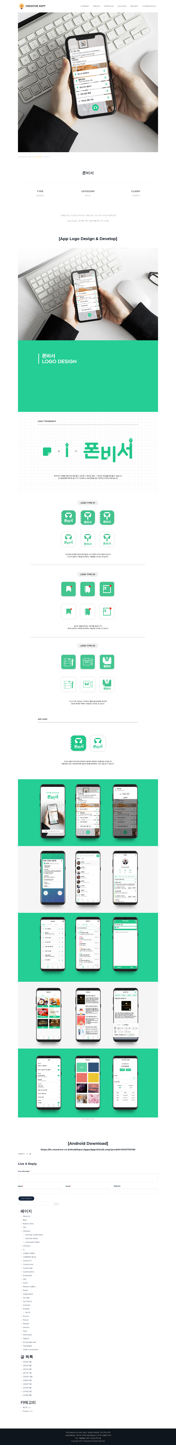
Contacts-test (28, 1264)
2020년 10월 (27, 1377)
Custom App (28, 1268)
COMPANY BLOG (149, 6)
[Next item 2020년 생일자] (123, 82)
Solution (122, 6)
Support (26, 1338)
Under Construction (30, 1349)
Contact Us (27, 1261)
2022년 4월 (27, 1365)
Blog (24, 1220)
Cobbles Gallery (29, 1253)
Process (26, 1316)
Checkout (26, 1231)
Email (68, 1186)
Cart (24, 1227)
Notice (25, 1290)
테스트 (28, 1312)
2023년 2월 (27, 1362)
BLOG (25, 1407)
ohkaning (38, 157)
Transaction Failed (32, 1242)
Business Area (28, 1223)
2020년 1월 (27, 1384)
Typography (27, 1346)
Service (96, 6)
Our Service (27, 1301)
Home (25, 1283)
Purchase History (32, 1238)
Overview (26, 1305)
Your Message (23, 1171)
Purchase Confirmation (34, 1235)
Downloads (27, 1275)
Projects (26, 1411)
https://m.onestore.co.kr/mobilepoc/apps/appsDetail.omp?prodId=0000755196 (88, 1149)
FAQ (24, 1279)
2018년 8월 (27, 1395)
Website (117, 1186)
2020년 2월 (27, 1380)
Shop (25, 1331)
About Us (26, 1216)
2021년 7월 (27, 1369)
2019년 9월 (27, 1388)
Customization (28, 1272)
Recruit (25, 1320)
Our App (26, 1298)
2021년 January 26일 (24, 157)
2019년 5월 (27, 1391)
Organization (28, 1294)
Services (26, 1327)
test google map (29, 1342)
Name (20, 1186)
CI (23, 1249)
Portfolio (109, 6)
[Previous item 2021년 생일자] (53, 82)
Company (84, 6)
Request (134, 6)
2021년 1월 (27, 1373)
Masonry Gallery (29, 1286)
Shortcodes (27, 1335)
